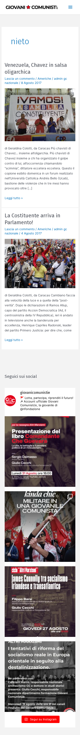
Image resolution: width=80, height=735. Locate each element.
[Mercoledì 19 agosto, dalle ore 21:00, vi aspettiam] (40, 676)
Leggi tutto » (14, 198)
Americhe (44, 78)
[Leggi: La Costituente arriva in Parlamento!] (40, 263)
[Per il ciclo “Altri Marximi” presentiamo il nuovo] (40, 451)
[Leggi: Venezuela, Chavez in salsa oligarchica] (40, 114)
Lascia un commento (20, 78)
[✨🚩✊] (40, 526)
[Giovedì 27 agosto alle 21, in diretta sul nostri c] (40, 601)
